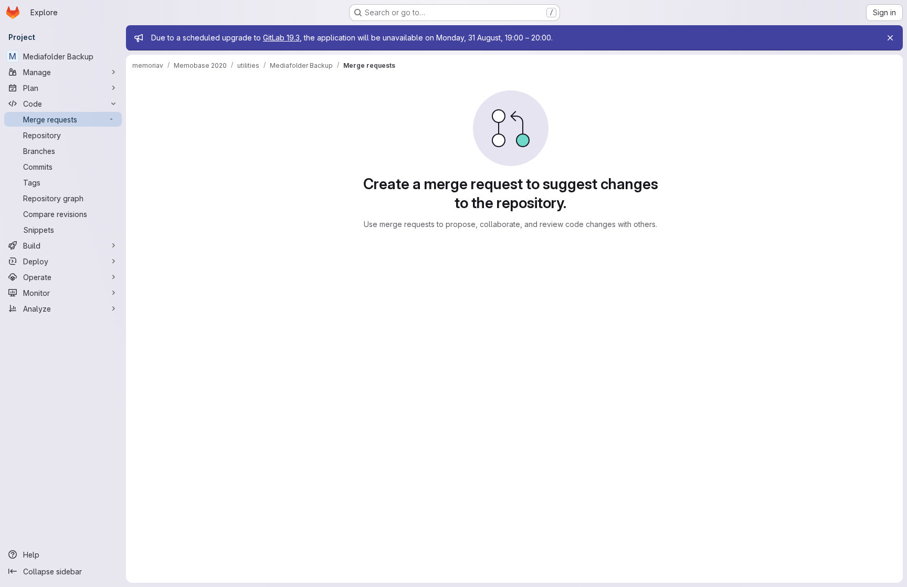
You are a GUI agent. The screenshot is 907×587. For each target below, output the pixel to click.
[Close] (890, 38)
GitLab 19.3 (281, 37)
